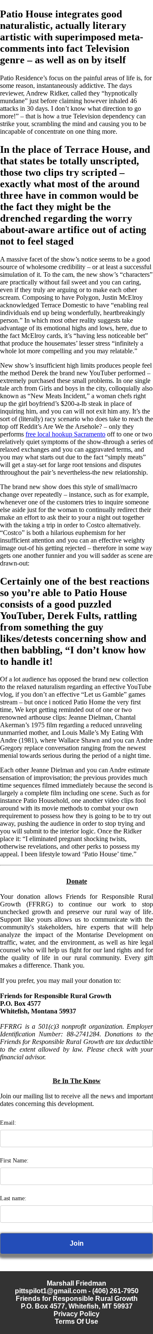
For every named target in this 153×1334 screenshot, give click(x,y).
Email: (8, 1123)
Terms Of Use (76, 1321)
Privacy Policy (76, 1313)
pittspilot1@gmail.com (51, 1291)
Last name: (13, 1198)
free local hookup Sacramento (65, 434)
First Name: (14, 1160)
